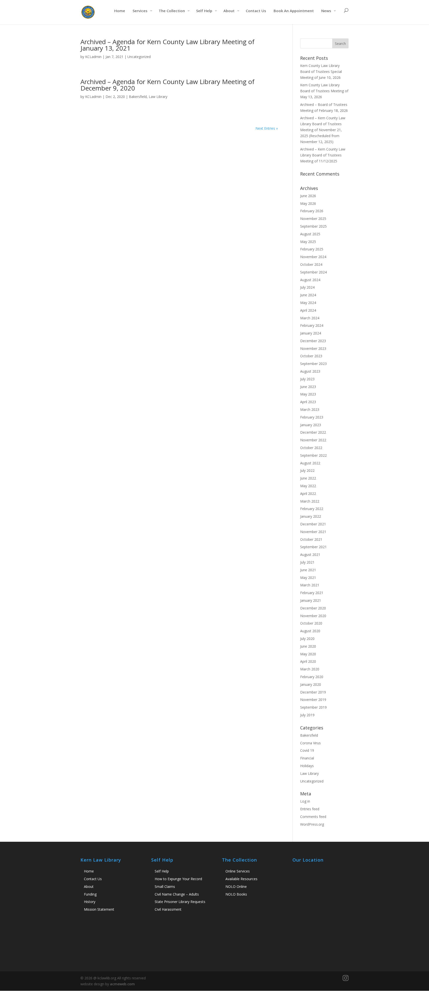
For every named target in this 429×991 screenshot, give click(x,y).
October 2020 (311, 623)
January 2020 (310, 684)
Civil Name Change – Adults (177, 894)
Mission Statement (99, 909)
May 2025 (308, 241)
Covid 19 (307, 750)
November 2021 (313, 531)
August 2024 (310, 279)
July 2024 (307, 287)
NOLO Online (236, 886)
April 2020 (308, 661)
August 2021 (310, 554)
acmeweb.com (122, 984)
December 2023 (313, 340)
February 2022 (311, 508)
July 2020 (307, 638)
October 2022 (311, 447)
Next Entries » (266, 128)
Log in (305, 801)
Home (89, 871)
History (89, 901)
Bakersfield (138, 96)
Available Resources (241, 878)
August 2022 (310, 463)
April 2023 (308, 401)
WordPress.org (312, 824)
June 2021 (308, 570)
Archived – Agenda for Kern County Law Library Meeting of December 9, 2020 (167, 84)
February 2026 (311, 211)
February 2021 (311, 592)
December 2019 (313, 692)
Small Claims (165, 886)
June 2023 (308, 386)
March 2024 (309, 318)
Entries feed (309, 809)
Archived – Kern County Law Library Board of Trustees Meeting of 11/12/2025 (322, 155)
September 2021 (313, 546)
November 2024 (313, 256)
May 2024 (308, 302)
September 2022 (313, 455)
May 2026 (308, 203)
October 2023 (311, 356)
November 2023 (313, 348)
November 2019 (313, 699)
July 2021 (307, 562)
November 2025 (313, 218)
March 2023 (309, 409)
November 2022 (313, 440)
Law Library (158, 96)
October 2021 (311, 539)
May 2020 (308, 654)
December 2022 (313, 432)
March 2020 (309, 669)
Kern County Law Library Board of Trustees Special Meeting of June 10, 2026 (321, 71)
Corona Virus (310, 743)
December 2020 (313, 608)
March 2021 (309, 585)
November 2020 (313, 615)
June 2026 (308, 195)
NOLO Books (236, 894)
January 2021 (310, 600)
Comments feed (313, 816)
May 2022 (308, 485)
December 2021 (313, 524)
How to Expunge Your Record (178, 878)
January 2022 (310, 516)
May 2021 (308, 577)
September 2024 (313, 272)
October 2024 (311, 264)
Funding (90, 894)
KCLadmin (93, 56)
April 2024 (308, 310)
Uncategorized (139, 56)
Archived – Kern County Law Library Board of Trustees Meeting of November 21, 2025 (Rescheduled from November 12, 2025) (322, 130)
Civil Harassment (168, 909)
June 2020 (308, 646)
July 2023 (307, 379)
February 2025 (311, 249)
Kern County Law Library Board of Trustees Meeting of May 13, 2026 (324, 91)
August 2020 (310, 631)
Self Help (162, 871)
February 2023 (311, 417)
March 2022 (309, 501)
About (89, 886)
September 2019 (313, 707)
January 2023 (310, 424)
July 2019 (307, 715)
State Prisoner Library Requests (180, 901)
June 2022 (308, 478)
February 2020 (311, 676)
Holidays (307, 765)
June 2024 (308, 295)
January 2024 (310, 333)
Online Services (237, 871)
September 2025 (313, 226)
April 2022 (308, 493)
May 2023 (308, 394)
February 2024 (311, 325)
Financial (307, 758)
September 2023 (313, 363)
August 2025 (310, 234)
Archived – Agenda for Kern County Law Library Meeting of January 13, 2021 (167, 45)
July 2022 (307, 470)
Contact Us (93, 878)
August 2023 (310, 371)
